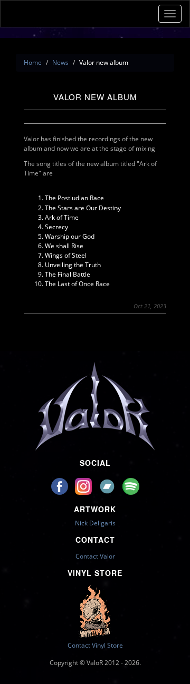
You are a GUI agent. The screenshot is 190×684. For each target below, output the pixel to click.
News (60, 62)
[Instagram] (84, 485)
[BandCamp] (108, 485)
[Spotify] (131, 485)
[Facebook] (60, 485)
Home (33, 62)
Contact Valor (95, 556)
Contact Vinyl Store (95, 645)
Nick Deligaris (95, 523)
